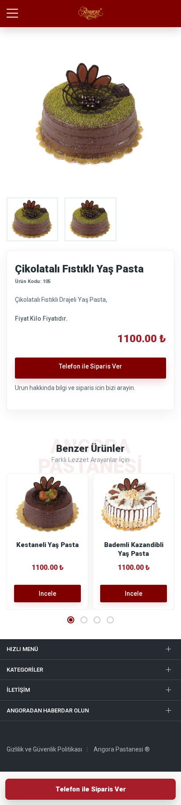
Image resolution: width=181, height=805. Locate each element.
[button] (70, 620)
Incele (47, 593)
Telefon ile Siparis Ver (90, 789)
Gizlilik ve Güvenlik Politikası (44, 749)
